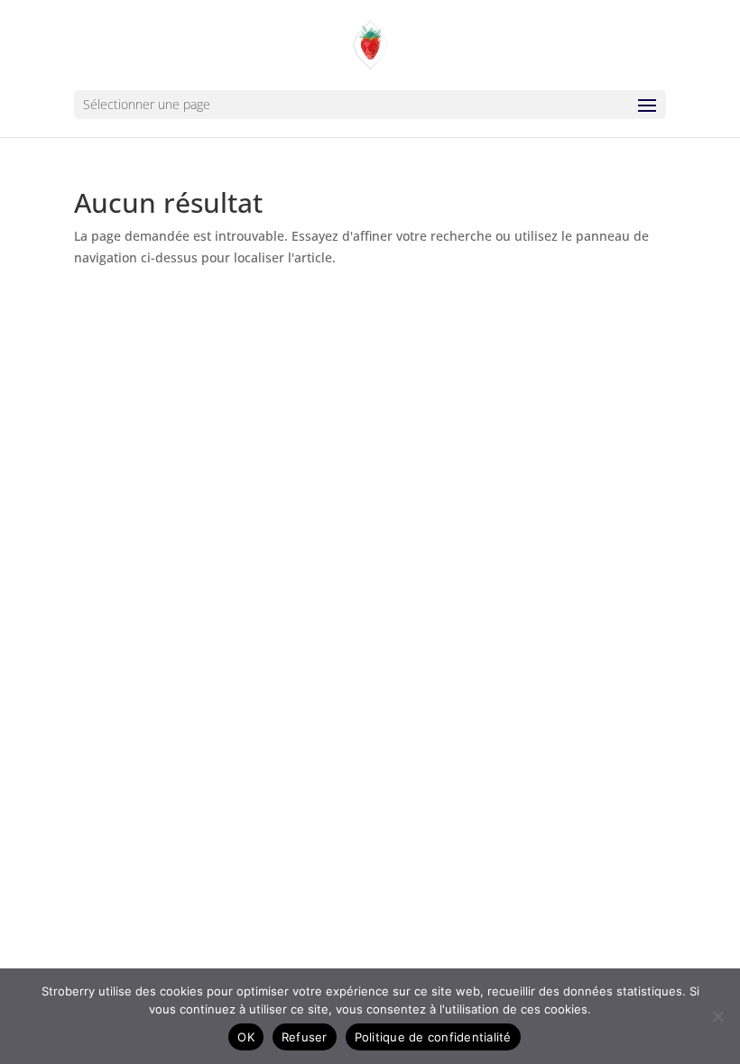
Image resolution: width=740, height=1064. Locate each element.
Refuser (305, 1037)
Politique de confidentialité (433, 1037)
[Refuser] (717, 1016)
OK (245, 1037)
